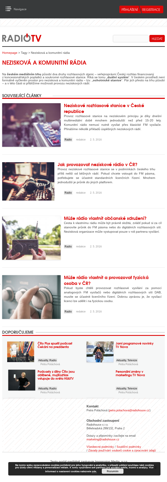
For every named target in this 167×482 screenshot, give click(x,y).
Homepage (9, 52)
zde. (94, 471)
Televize (132, 360)
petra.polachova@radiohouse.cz (129, 410)
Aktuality (43, 360)
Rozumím (113, 471)
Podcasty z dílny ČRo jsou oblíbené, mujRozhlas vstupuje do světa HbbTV (56, 375)
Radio (68, 139)
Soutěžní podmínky (129, 446)
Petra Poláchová (50, 364)
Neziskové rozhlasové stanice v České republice (104, 108)
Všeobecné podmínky (100, 446)
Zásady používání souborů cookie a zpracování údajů (122, 450)
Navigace (10, 8)
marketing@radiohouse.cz (103, 439)
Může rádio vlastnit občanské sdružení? (105, 217)
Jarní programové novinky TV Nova (135, 345)
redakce (81, 139)
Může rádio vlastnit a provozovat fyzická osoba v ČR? (106, 280)
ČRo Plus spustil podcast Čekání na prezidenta (55, 345)
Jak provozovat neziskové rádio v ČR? (97, 164)
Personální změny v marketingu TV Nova (130, 373)
